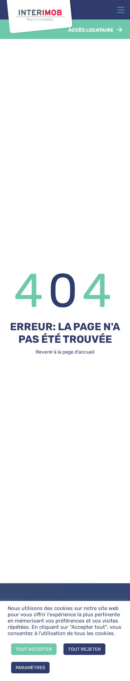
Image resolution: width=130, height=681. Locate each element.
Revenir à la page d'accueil (65, 352)
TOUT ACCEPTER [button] (34, 649)
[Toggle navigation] (121, 10)
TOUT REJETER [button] (84, 649)
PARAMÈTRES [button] (30, 667)
